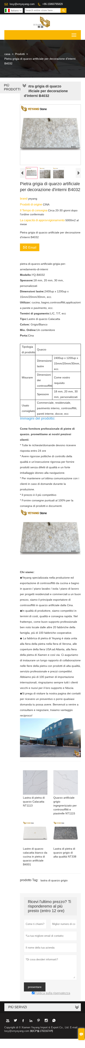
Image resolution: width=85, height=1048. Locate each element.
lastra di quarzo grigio (54, 880)
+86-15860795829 (52, 4)
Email (29, 247)
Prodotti (20, 54)
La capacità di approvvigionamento (42, 220)
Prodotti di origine (31, 204)
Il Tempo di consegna (34, 210)
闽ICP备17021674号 (41, 1030)
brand (24, 198)
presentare (35, 987)
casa (7, 54)
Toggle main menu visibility (74, 35)
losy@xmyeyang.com (22, 4)
